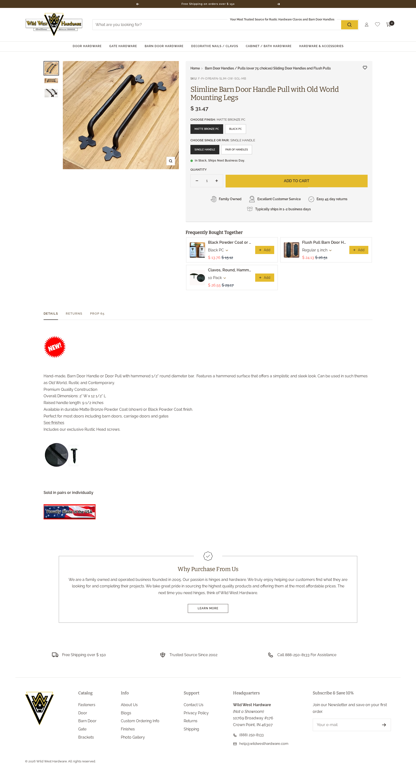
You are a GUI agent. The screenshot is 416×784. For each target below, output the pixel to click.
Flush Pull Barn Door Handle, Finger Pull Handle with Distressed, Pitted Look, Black (324, 242)
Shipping (191, 729)
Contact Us (193, 705)
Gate (82, 729)
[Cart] (388, 25)
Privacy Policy (196, 713)
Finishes (128, 729)
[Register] (384, 725)
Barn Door (87, 721)
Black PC (235, 129)
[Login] (366, 25)
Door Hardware (87, 46)
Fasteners (86, 705)
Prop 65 (97, 313)
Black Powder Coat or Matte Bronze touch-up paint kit (230, 242)
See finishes (54, 422)
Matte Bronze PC (207, 129)
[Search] (349, 24)
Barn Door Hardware (164, 46)
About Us (129, 705)
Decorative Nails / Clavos (214, 46)
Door (82, 713)
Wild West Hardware (51, 761)
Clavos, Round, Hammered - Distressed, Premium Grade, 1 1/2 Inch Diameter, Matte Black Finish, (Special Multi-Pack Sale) (230, 270)
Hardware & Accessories (321, 46)
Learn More (208, 608)
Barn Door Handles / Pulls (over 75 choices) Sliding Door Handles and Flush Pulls (268, 68)
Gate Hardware (123, 46)
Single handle (205, 149)
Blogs (126, 713)
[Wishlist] (377, 25)
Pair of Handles (236, 149)
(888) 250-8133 (251, 735)
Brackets (86, 737)
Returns (74, 313)
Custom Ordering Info (140, 721)
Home (195, 68)
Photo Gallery (133, 737)
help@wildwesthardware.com (263, 743)
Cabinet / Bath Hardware (269, 46)
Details (51, 313)
